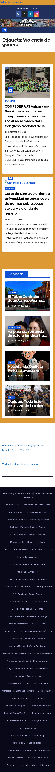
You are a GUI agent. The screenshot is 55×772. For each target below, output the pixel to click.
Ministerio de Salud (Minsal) (33, 631)
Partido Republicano (39, 519)
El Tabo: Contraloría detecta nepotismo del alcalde (25, 300)
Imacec (41, 638)
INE (14, 594)
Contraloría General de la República (27, 564)
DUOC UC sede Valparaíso (15, 549)
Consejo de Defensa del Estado (27, 743)
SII (22, 586)
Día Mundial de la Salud (37, 757)
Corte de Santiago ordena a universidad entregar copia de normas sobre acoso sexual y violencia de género (27, 203)
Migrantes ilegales (39, 668)
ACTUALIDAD (14, 327)
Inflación (44, 765)
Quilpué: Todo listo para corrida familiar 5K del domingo (26, 405)
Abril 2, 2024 (15, 219)
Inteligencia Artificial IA (27, 572)
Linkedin (9, 504)
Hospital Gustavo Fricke (18, 683)
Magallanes (35, 512)
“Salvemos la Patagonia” (16, 705)
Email (18, 504)
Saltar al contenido (11, 2)
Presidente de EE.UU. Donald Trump (27, 735)
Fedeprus (29, 586)
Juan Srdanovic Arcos (40, 705)
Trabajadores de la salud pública (22, 765)
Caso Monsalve (45, 691)
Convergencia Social (40, 720)
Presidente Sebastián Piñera (36, 504)
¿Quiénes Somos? (12, 431)
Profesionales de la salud (19, 661)
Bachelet (14, 527)
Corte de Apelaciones (17, 623)
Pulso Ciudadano (18, 534)
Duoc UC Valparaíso (39, 601)
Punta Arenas (15, 512)
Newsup (45, 493)
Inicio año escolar (41, 750)
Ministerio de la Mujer (37, 616)
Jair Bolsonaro (37, 549)
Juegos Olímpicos (36, 534)
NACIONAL (10, 101)
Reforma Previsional (36, 646)
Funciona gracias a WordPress (18, 493)
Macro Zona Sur (10, 586)
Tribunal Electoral (15, 757)
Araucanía (19, 676)
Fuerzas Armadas (27, 728)
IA (45, 512)
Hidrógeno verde (45, 586)
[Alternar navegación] (29, 30)
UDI (26, 512)
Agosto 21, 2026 (20, 376)
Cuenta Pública (33, 676)
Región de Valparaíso (17, 668)
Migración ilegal (40, 661)
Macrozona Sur (17, 542)
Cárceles (6, 691)
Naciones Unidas (17, 646)
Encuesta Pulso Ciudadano (18, 750)
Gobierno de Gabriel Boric (22, 638)
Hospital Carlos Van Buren (16, 713)
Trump (42, 527)
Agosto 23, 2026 (20, 306)
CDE (50, 631)
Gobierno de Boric (36, 542)
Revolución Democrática (40, 653)
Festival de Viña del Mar (14, 653)
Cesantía (39, 609)
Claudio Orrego (10, 631)
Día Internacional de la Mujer (21, 579)
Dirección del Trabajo (22, 609)
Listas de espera (40, 683)
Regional (13, 292)
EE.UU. (49, 549)
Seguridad (42, 579)
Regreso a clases (39, 623)
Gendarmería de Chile (16, 519)
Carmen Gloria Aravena (16, 720)
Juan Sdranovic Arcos (16, 601)
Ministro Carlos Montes (24, 691)
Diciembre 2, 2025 (18, 132)
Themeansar (27, 497)
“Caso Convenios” (16, 616)
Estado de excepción (27, 557)
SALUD (11, 362)
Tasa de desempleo (41, 713)
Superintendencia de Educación (27, 698)
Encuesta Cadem (28, 527)
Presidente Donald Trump (30, 594)
